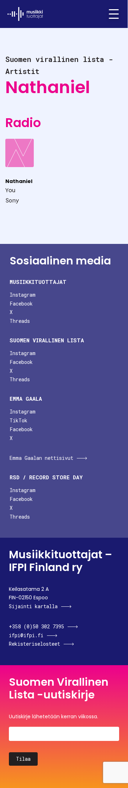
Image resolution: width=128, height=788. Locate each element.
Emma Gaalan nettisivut (41, 458)
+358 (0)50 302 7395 (36, 626)
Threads (20, 321)
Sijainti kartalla (33, 606)
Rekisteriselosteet (34, 643)
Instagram (23, 294)
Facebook (21, 303)
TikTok (18, 420)
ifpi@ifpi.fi (26, 635)
